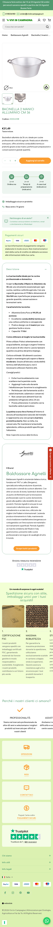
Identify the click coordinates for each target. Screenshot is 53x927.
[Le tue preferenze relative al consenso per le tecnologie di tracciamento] (4, 922)
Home (5, 35)
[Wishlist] (44, 20)
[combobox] (26, 27)
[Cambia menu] (3, 20)
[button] (50, 463)
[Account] (39, 20)
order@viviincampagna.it (31, 14)
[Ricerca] (47, 26)
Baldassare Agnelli (19, 35)
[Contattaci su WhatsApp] (46, 920)
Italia (8, 877)
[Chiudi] (47, 217)
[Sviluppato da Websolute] (7, 905)
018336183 (10, 14)
